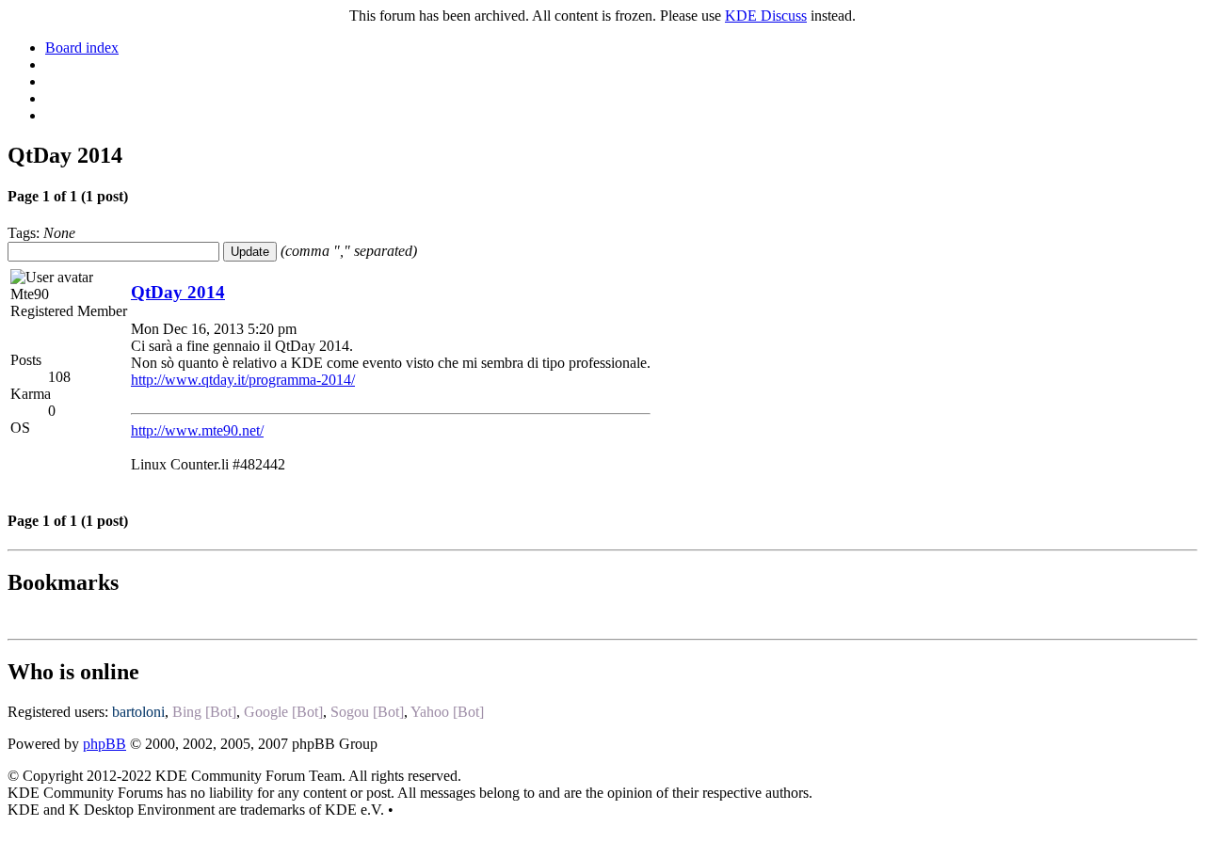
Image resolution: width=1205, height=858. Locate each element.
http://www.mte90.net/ (197, 430)
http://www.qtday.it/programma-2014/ (243, 380)
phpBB (104, 744)
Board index (82, 48)
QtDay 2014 (178, 292)
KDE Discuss (766, 16)
